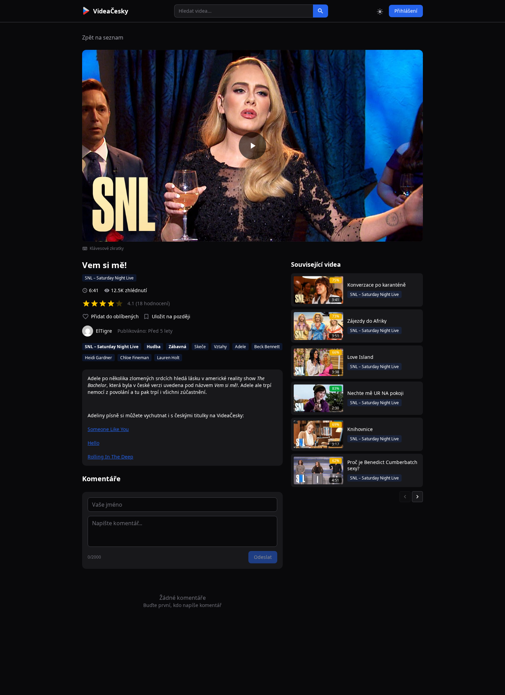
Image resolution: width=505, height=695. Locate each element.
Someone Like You (108, 429)
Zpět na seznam (102, 37)
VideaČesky (110, 11)
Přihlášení (405, 11)
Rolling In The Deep (110, 456)
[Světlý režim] (380, 11)
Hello (93, 443)
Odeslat (263, 557)
